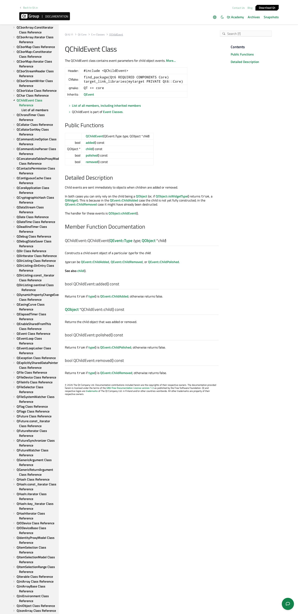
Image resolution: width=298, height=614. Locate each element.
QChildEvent (94, 136)
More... (171, 60)
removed (92, 161)
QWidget (71, 200)
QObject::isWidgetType (172, 196)
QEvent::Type (121, 240)
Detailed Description (245, 61)
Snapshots (271, 17)
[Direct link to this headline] (106, 125)
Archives (254, 17)
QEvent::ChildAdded (124, 200)
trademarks (92, 391)
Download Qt (267, 7)
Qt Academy (235, 17)
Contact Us (238, 8)
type (91, 296)
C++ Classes (98, 34)
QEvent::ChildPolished (163, 261)
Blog (250, 8)
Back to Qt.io (30, 7)
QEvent (89, 94)
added (90, 142)
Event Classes (113, 111)
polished (92, 155)
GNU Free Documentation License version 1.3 (130, 388)
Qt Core (82, 34)
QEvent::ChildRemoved (81, 204)
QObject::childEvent (122, 213)
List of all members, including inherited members (106, 105)
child (89, 148)
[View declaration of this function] (168, 240)
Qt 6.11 (69, 34)
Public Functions (242, 54)
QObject (141, 196)
